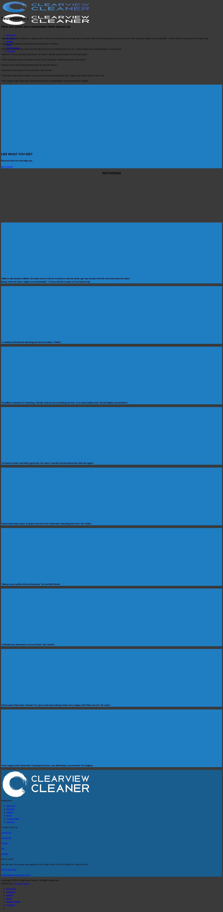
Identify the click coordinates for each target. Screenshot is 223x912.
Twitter (4, 843)
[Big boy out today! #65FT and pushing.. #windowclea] (19, 210)
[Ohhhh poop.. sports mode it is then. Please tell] (166, 190)
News (9, 815)
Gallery (10, 41)
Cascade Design (21, 883)
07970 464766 (8, 869)
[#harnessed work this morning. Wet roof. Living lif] (93, 190)
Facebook (6, 832)
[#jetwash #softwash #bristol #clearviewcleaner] (56, 190)
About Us (11, 35)
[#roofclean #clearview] (203, 190)
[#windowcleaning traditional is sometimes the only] (19, 190)
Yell (3, 848)
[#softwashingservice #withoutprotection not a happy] (130, 190)
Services (10, 809)
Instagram (6, 837)
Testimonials (12, 818)
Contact (10, 51)
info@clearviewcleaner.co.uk (15, 875)
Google (4, 853)
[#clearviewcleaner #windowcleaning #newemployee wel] (56, 210)
